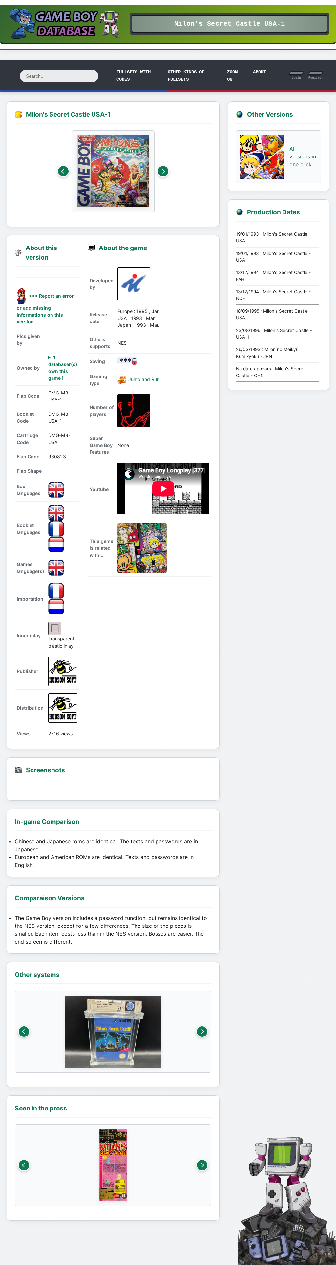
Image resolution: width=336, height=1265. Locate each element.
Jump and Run (143, 379)
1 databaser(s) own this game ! (62, 368)
